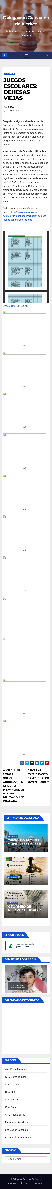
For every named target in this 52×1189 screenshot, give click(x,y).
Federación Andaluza (16, 1122)
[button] (47, 55)
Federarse (25, 1183)
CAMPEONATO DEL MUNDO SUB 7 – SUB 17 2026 (24, 844)
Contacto (38, 1183)
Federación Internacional (18, 1137)
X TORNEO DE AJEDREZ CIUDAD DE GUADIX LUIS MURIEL (25, 910)
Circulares (12, 1183)
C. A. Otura (11, 1107)
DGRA (11, 107)
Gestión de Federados (17, 1069)
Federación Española (16, 1130)
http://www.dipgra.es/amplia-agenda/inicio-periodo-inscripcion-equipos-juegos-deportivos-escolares (25, 216)
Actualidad (9, 74)
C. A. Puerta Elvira (15, 1115)
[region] (26, 979)
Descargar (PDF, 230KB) (15, 306)
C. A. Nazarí (11, 1099)
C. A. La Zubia (12, 1084)
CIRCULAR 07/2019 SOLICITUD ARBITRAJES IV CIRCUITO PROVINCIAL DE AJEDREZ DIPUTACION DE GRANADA (13, 786)
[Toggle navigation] (26, 55)
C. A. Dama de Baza (16, 1077)
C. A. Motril (11, 1092)
